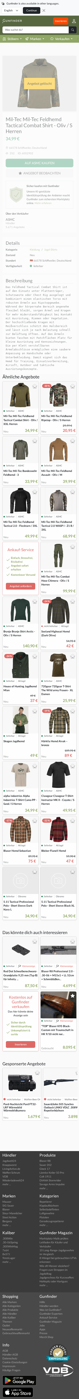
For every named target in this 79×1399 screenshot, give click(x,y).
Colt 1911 (45, 1176)
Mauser (6, 1201)
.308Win (7, 1238)
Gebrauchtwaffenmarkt (16, 1333)
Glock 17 (45, 1168)
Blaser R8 (45, 1160)
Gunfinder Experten (51, 1313)
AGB (5, 1350)
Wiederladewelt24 (13, 1180)
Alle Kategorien (11, 1306)
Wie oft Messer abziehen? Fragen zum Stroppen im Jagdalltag (54, 1269)
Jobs (42, 1325)
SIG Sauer (8, 1205)
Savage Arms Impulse (52, 1184)
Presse (43, 1333)
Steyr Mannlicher (12, 1213)
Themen (7, 1321)
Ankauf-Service (48, 1317)
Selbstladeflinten (49, 1209)
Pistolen (44, 1217)
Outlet (6, 1325)
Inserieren (61, 21)
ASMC (10, 219)
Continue (31, 10)
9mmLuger (8, 1258)
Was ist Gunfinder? (50, 1309)
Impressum (8, 1366)
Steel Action (9, 1217)
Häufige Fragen (11, 1370)
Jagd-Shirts (50, 249)
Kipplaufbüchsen (49, 1205)
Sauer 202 (46, 1165)
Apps (42, 1329)
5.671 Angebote (15, 227)
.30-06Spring (10, 1242)
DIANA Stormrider (50, 1180)
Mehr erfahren (43, 203)
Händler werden (49, 1306)
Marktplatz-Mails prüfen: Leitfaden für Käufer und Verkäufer (54, 1242)
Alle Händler (9, 1313)
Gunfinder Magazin (51, 1321)
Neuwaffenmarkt (12, 1329)
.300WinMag (10, 1246)
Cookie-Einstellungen (14, 1362)
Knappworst (9, 1165)
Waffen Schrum (11, 1172)
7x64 (5, 1250)
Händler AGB (10, 1354)
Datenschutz (9, 1358)
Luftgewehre (47, 1213)
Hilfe (42, 1302)
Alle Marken (9, 1302)
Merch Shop (46, 1337)
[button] (72, 21)
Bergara (7, 1221)
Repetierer (46, 1201)
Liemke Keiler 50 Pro (52, 1172)
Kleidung (35, 249)
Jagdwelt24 (9, 1160)
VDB (5, 1176)
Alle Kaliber (9, 1317)
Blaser (6, 1209)
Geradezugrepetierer (52, 1221)
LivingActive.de (11, 1168)
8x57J (6, 1254)
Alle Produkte (10, 1309)
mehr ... (6, 1184)
